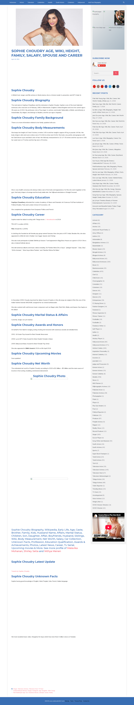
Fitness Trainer (97, 316)
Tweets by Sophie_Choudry (20, 571)
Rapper (95, 425)
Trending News (98, 489)
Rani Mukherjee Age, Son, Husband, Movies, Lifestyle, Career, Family (33, 692)
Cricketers (71, 2)
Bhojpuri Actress (98, 255)
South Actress (97, 447)
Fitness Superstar (98, 313)
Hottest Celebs (97, 348)
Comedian (96, 284)
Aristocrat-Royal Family (100, 230)
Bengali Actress (98, 252)
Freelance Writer (98, 326)
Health (50, 2)
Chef (94, 274)
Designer (95, 294)
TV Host (40, 689)
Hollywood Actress (99, 345)
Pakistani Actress (98, 393)
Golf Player (96, 329)
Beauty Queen (97, 249)
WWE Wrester (97, 508)
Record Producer (98, 431)
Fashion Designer (98, 306)
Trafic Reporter (97, 486)
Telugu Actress (97, 482)
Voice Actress (97, 498)
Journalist (95, 361)
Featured (95, 310)
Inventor (95, 358)
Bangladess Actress (99, 242)
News (94, 380)
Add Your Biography (94, 2)
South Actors (60, 2)
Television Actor (98, 466)
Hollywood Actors (98, 342)
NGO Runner (97, 383)
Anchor (95, 226)
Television (31, 2)
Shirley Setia (31, 551)
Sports (95, 450)
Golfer (94, 332)
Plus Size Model (98, 406)
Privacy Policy (78, 701)
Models (95, 377)
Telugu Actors (97, 479)
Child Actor (96, 278)
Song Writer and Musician (101, 441)
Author (95, 236)
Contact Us (86, 701)
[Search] (116, 73)
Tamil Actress (97, 460)
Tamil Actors (97, 457)
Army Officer (97, 233)
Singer (15, 689)
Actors (22, 2)
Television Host (33, 689)
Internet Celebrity (98, 354)
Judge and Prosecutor (99, 364)
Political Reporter (98, 412)
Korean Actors (97, 367)
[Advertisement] (49, 75)
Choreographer (97, 281)
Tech (94, 463)
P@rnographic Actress (100, 386)
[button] (123, 2)
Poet (94, 409)
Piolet (94, 399)
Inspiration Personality (100, 351)
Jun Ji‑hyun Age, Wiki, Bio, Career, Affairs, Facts (108, 144)
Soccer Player (97, 438)
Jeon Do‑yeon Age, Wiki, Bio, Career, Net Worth (108, 115)
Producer (95, 418)
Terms (72, 701)
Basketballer (97, 246)
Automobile (96, 239)
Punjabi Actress (98, 422)
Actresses (13, 2)
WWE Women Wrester (100, 505)
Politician (95, 415)
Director (95, 297)
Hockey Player (97, 338)
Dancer (95, 290)
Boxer (94, 265)
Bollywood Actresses (99, 262)
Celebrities (41, 2)
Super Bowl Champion (100, 454)
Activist (95, 220)
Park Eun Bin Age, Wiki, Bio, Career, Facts (106, 127)
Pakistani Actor (98, 390)
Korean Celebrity (98, 374)
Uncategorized (97, 495)
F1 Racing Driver (98, 303)
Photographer (97, 396)
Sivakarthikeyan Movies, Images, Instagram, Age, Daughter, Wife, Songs (34, 690)
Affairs (95, 223)
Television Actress (23, 689)
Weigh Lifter (97, 502)
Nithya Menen (52, 551)
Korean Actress (98, 370)
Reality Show (97, 428)
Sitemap (67, 701)
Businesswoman (98, 268)
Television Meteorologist (100, 476)
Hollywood (81, 2)
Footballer (96, 319)
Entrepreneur (97, 300)
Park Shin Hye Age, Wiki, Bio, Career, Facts (107, 132)
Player (95, 402)
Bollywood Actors (98, 258)
